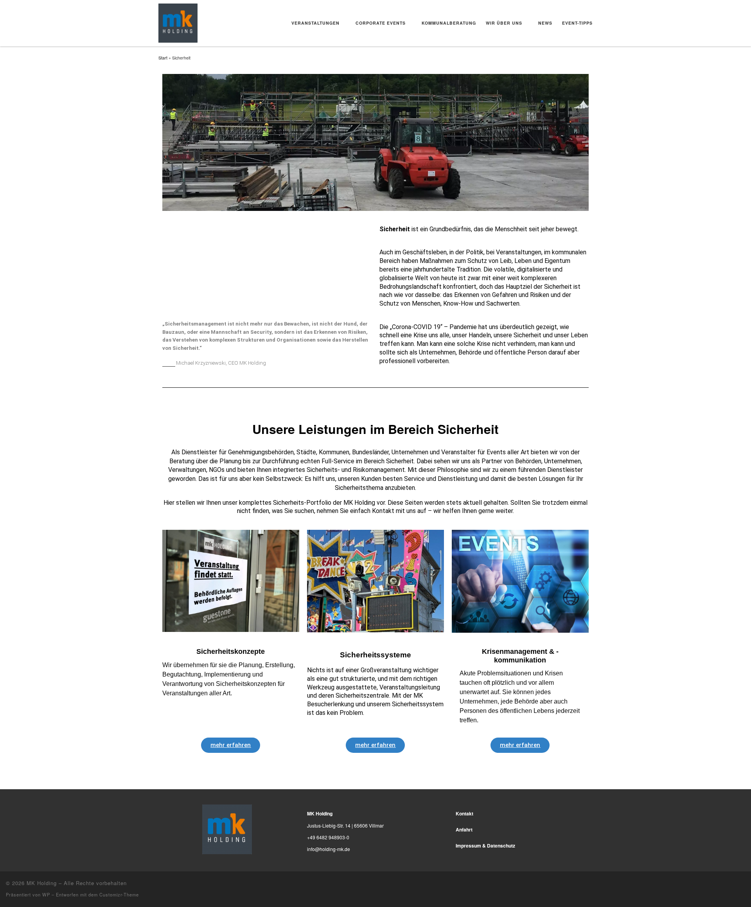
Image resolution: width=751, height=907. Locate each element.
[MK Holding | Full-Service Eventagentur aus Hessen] (178, 21)
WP (46, 894)
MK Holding (42, 883)
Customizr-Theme (119, 894)
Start (162, 58)
